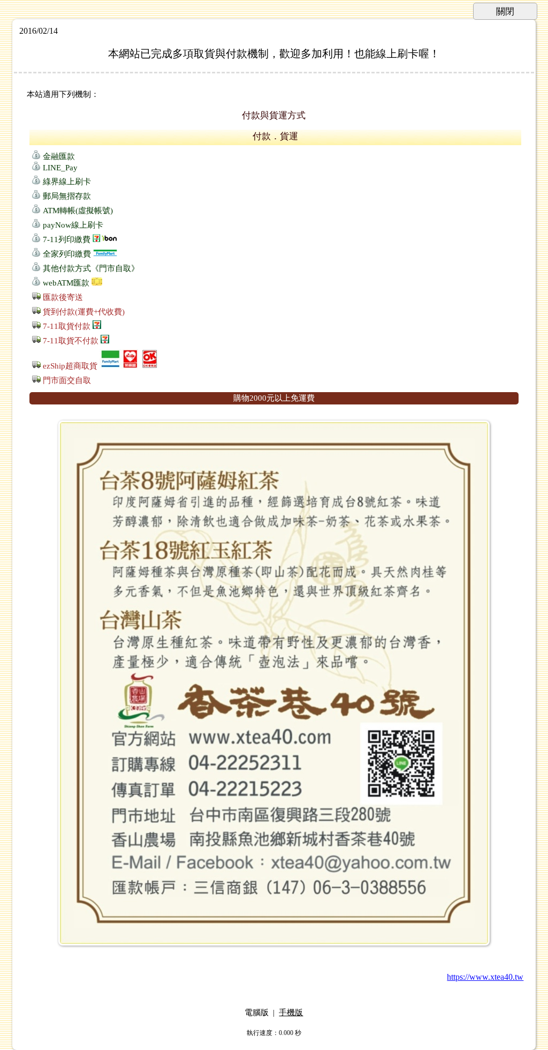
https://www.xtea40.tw (485, 976)
